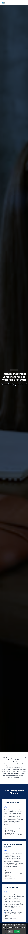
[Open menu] (25, 2)
